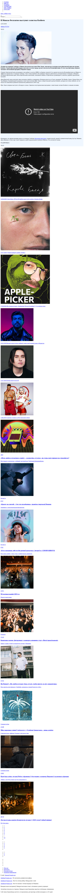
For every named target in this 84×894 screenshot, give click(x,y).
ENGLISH (7, 9)
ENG (9, 13)
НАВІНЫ (6, 5)
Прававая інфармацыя (10, 872)
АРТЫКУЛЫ (7, 6)
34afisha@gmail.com (6, 878)
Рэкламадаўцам (8, 871)
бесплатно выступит (40, 138)
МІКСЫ (6, 3)
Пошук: (3, 16)
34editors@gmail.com (6, 880)
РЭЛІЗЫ (6, 2)
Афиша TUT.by (5, 26)
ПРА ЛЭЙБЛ (7, 8)
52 (4, 837)
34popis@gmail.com (10, 875)
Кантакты (6, 869)
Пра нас (6, 868)
